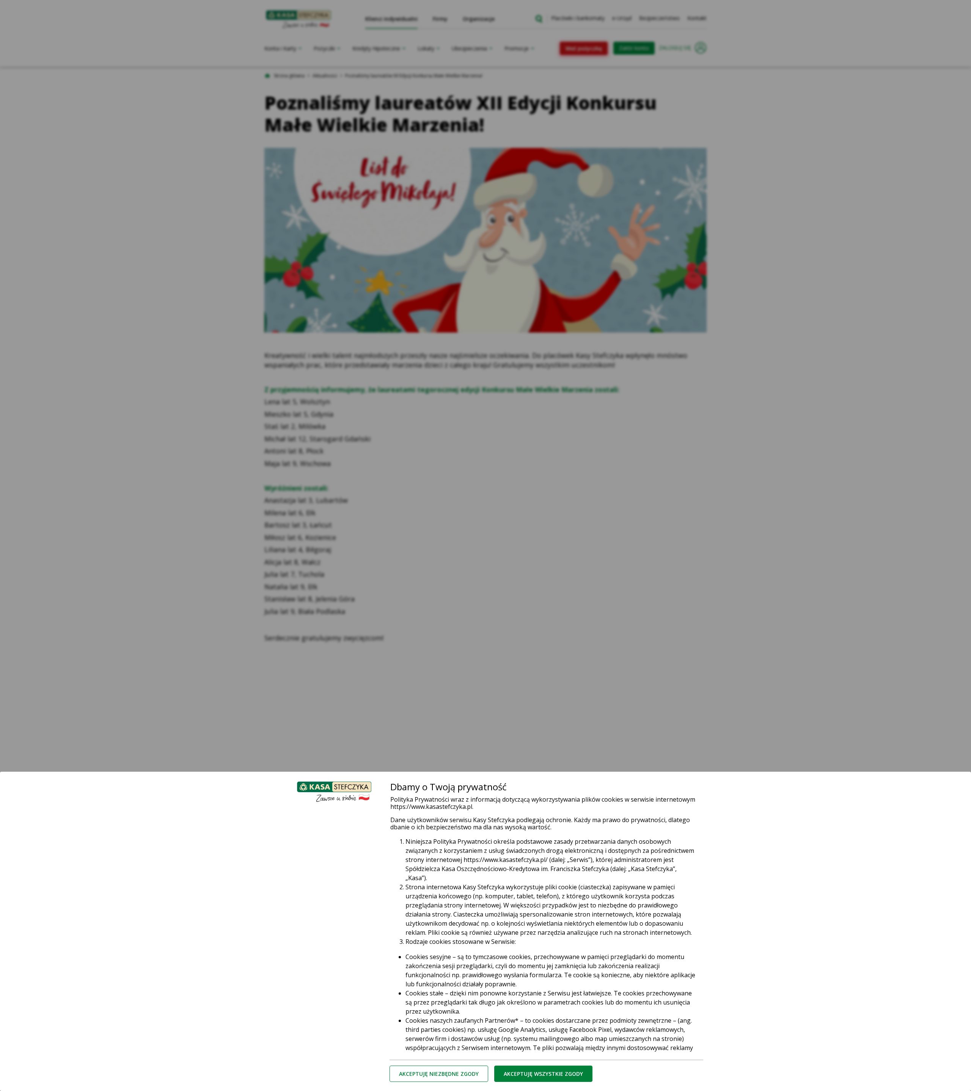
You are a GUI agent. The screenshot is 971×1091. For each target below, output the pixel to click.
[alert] (485, 545)
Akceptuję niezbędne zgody (439, 1073)
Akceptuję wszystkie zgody (543, 1073)
